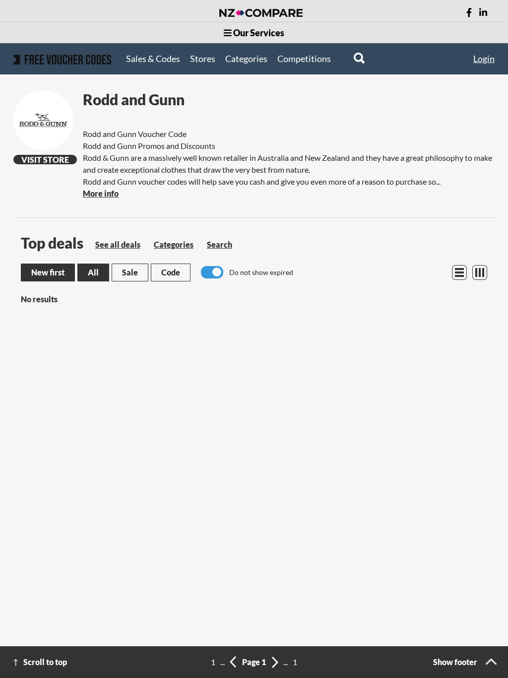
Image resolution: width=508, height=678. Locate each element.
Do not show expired (261, 272)
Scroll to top (45, 662)
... (222, 662)
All (93, 272)
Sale (130, 272)
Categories (246, 58)
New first (47, 272)
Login (484, 58)
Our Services (258, 32)
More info (101, 193)
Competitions (304, 58)
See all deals (117, 244)
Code (170, 272)
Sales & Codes (153, 58)
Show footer (455, 662)
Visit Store (45, 159)
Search (219, 244)
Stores (202, 58)
